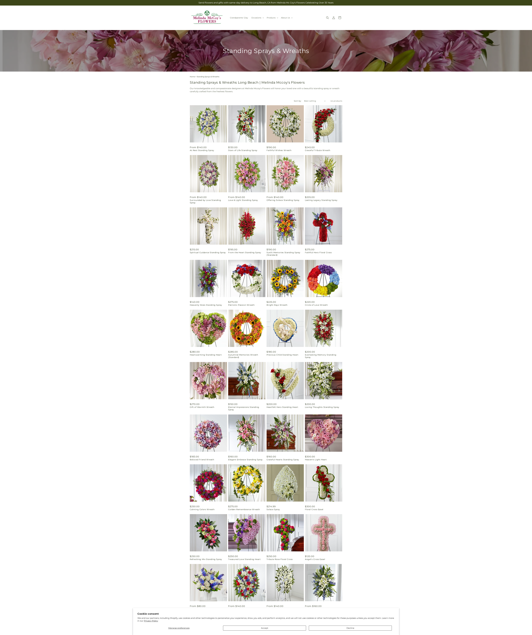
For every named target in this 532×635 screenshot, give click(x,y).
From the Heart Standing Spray (244, 252)
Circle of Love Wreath (316, 305)
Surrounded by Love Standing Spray (205, 201)
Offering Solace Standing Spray (283, 200)
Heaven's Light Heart (316, 459)
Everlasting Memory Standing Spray (320, 356)
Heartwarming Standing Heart (206, 355)
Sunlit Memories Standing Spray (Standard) (283, 253)
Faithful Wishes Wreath (279, 150)
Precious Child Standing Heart (282, 355)
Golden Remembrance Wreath (244, 509)
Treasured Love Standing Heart (244, 559)
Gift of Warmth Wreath (202, 407)
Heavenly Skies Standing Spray (206, 305)
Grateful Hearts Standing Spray (283, 459)
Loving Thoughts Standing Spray (322, 407)
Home (192, 77)
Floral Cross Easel (314, 509)
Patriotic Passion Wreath (241, 305)
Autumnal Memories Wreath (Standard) (243, 356)
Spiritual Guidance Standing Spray (208, 252)
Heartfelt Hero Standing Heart (282, 407)
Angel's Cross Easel (315, 559)
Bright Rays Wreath (277, 305)
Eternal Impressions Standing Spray (243, 408)
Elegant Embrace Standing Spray (245, 459)
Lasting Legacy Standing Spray (321, 200)
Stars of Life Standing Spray (242, 150)
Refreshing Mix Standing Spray (206, 559)
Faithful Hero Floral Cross (318, 252)
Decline (350, 628)
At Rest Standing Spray (202, 150)
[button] (257, 18)
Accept (264, 628)
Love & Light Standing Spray (243, 200)
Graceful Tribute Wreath (317, 150)
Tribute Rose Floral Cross (280, 559)
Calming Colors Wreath (202, 509)
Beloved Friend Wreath (202, 459)
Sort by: (297, 101)
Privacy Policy (151, 620)
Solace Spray (273, 509)
